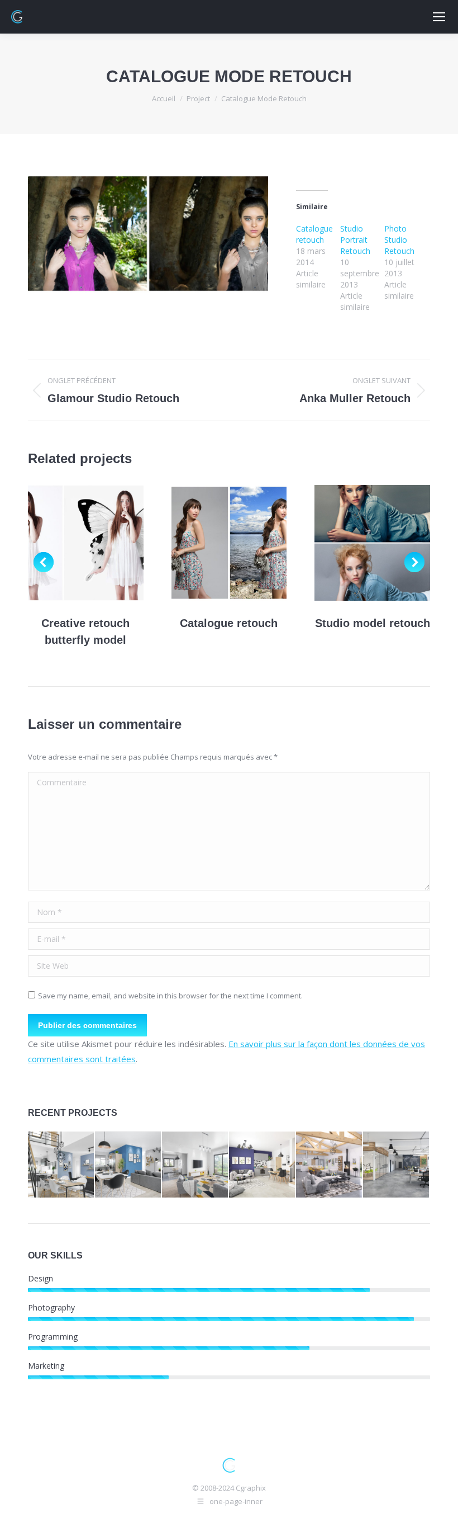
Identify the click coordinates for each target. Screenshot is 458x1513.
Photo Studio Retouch (399, 239)
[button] (44, 562)
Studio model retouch (372, 623)
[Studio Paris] (195, 1165)
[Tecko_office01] (396, 1165)
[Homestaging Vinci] (262, 1165)
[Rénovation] (128, 1165)
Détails (115, 542)
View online (55, 542)
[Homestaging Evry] (329, 1165)
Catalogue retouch (314, 234)
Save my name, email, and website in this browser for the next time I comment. (170, 996)
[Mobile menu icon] (439, 17)
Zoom (85, 542)
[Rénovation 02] (61, 1165)
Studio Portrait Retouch (355, 239)
